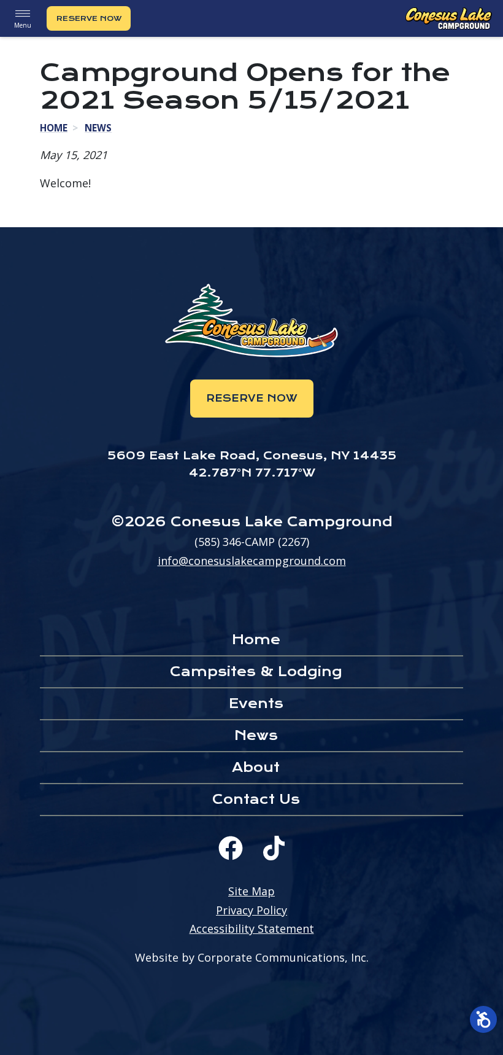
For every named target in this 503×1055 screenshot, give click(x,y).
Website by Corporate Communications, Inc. (252, 957)
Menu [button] (22, 25)
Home (53, 128)
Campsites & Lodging (256, 671)
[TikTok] (274, 848)
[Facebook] (230, 848)
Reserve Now (88, 18)
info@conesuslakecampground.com (252, 560)
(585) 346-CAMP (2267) (251, 541)
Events (256, 703)
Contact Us (256, 799)
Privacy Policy (251, 910)
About (256, 767)
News (98, 128)
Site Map (251, 891)
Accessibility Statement (252, 928)
